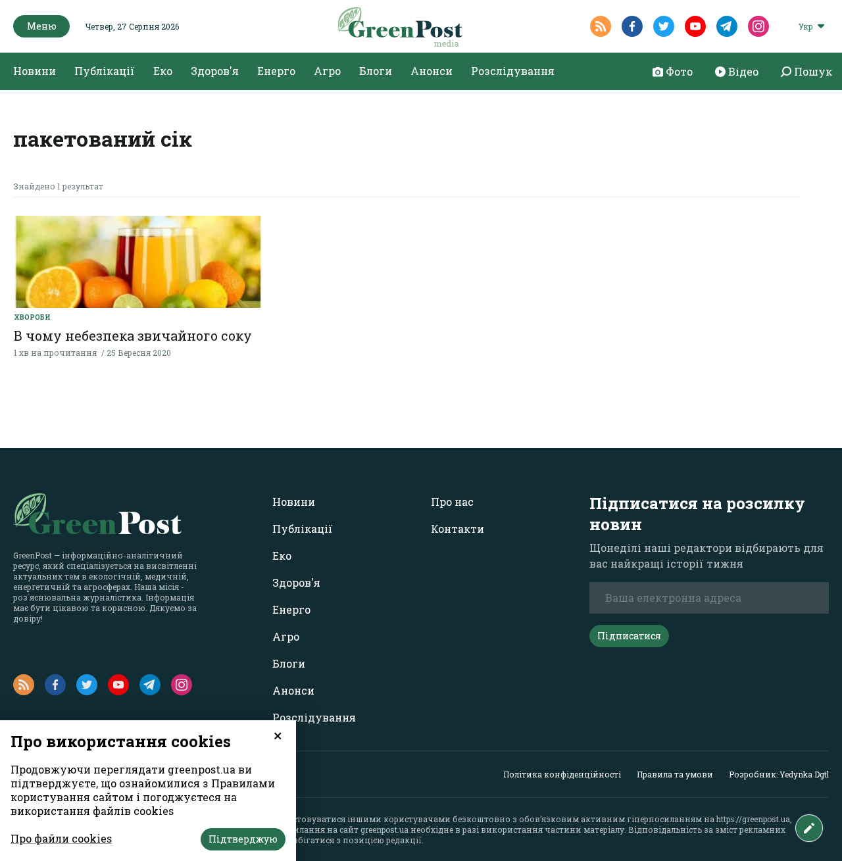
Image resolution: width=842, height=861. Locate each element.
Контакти (457, 528)
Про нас (452, 501)
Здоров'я (215, 71)
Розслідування (513, 71)
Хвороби (32, 317)
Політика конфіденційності (562, 774)
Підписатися (629, 635)
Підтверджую (243, 839)
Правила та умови (675, 774)
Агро (327, 71)
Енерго (276, 71)
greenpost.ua (384, 829)
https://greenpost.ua (753, 819)
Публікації (104, 71)
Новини (34, 71)
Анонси (431, 71)
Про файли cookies (61, 838)
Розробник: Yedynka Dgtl (779, 774)
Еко (162, 71)
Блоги (375, 71)
